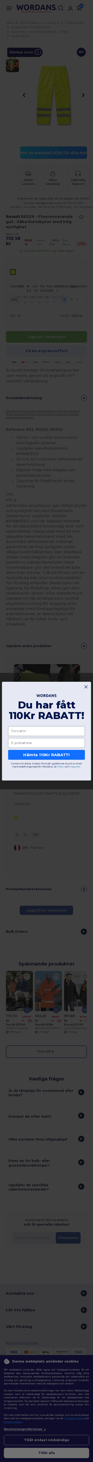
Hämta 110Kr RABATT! (46, 754)
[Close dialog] (85, 686)
